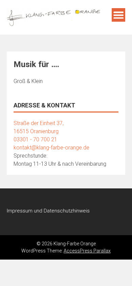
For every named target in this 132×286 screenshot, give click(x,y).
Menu (118, 15)
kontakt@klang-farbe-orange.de (51, 147)
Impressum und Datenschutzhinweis (48, 211)
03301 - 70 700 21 (35, 139)
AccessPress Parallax (87, 250)
